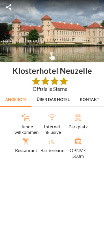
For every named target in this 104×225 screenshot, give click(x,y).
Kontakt (89, 99)
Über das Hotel (53, 99)
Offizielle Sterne (50, 89)
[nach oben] (97, 112)
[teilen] (8, 7)
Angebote (16, 99)
